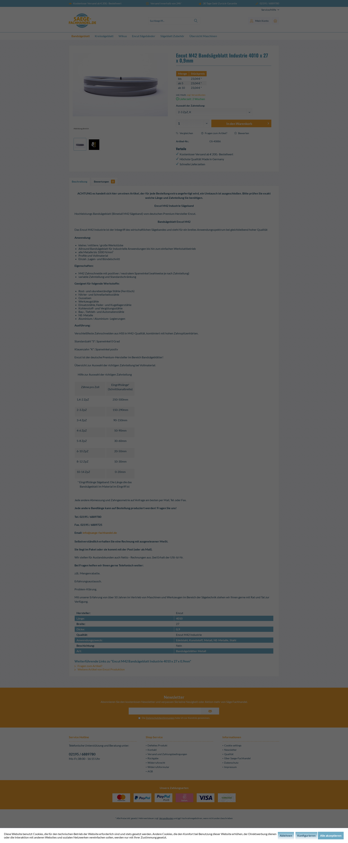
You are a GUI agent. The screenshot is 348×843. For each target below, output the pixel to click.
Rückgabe (153, 758)
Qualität (228, 754)
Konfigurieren (306, 835)
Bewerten (243, 133)
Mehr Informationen (180, 837)
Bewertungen (104, 181)
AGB (150, 771)
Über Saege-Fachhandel (237, 758)
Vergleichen (186, 133)
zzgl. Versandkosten (196, 95)
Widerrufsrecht (156, 762)
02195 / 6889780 (82, 754)
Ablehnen (286, 835)
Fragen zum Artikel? (215, 133)
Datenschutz (231, 762)
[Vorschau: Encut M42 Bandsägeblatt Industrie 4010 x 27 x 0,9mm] (80, 144)
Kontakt (152, 749)
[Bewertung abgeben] (223, 68)
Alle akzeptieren (330, 835)
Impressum (230, 767)
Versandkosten (166, 818)
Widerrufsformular (158, 767)
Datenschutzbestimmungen (160, 717)
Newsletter (230, 749)
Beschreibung (79, 181)
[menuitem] (269, 9)
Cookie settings (232, 745)
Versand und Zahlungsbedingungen (167, 754)
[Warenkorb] (275, 20)
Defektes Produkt (157, 745)
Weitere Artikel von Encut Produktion (101, 669)
